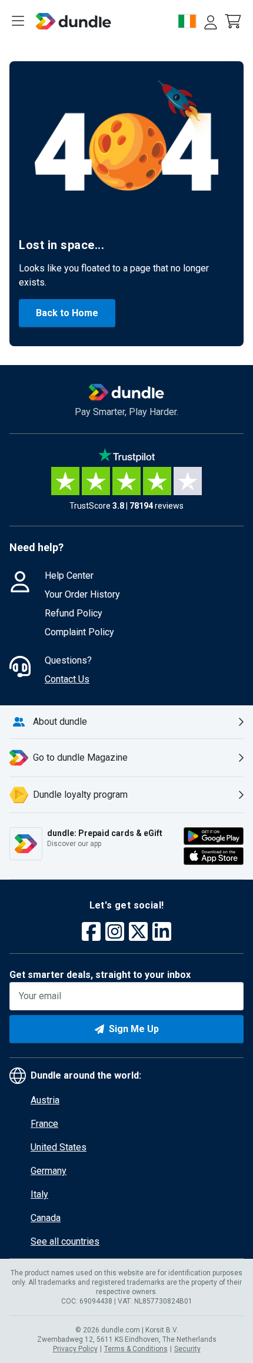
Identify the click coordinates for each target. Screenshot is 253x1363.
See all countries (65, 1241)
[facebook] (91, 933)
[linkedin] (161, 933)
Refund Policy (73, 613)
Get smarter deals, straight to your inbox (100, 974)
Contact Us (67, 679)
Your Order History (82, 594)
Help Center (69, 575)
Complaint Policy (79, 632)
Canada (46, 1217)
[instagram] (114, 933)
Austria (45, 1100)
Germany (48, 1170)
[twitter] (138, 933)
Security (187, 1349)
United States (58, 1147)
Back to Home (67, 313)
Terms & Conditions (136, 1349)
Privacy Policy (75, 1349)
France (44, 1123)
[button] (234, 21)
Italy (39, 1194)
